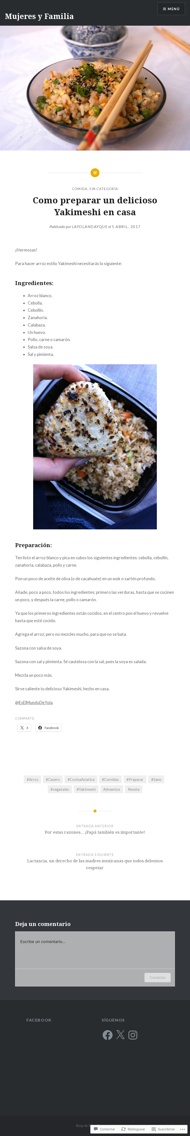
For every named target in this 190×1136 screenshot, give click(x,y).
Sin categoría (104, 189)
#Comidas (110, 779)
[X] (120, 1035)
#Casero (53, 779)
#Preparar (134, 779)
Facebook (39, 1020)
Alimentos (111, 789)
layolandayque (90, 226)
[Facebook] (108, 1035)
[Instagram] (133, 1035)
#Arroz (32, 779)
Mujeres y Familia (39, 16)
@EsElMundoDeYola (34, 702)
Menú (174, 9)
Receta (134, 789)
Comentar (158, 977)
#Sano (156, 779)
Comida (80, 189)
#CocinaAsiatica (81, 779)
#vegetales (59, 789)
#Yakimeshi (86, 789)
